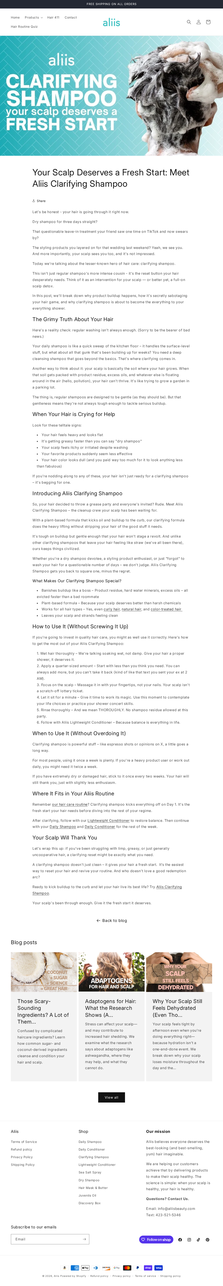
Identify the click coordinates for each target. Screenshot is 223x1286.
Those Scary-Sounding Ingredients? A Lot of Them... (43, 1011)
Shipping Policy (23, 1164)
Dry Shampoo (89, 1180)
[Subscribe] (84, 1239)
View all (111, 1097)
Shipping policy (170, 1275)
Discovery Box (90, 1203)
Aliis (57, 1275)
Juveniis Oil (87, 1195)
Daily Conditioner (92, 1149)
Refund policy (21, 1149)
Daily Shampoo (90, 1142)
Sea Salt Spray (90, 1172)
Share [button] (41, 201)
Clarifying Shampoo (94, 1157)
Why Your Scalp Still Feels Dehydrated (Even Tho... (177, 1008)
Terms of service (145, 1275)
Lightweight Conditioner (97, 1164)
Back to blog (114, 920)
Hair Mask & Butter (93, 1188)
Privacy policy (122, 1275)
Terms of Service (24, 1142)
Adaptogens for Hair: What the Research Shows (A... (110, 1008)
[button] (33, 17)
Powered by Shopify (73, 1275)
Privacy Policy (22, 1157)
